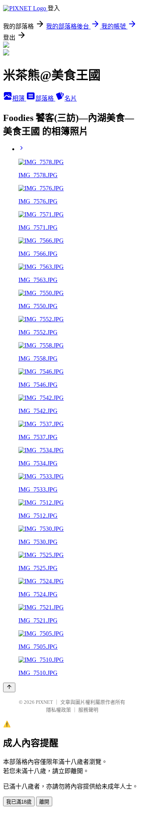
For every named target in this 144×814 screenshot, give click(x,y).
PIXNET (44, 702)
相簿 (19, 98)
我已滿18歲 (18, 802)
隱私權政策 (58, 710)
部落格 (45, 98)
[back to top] (9, 687)
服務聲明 (88, 710)
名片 (71, 98)
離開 (44, 802)
